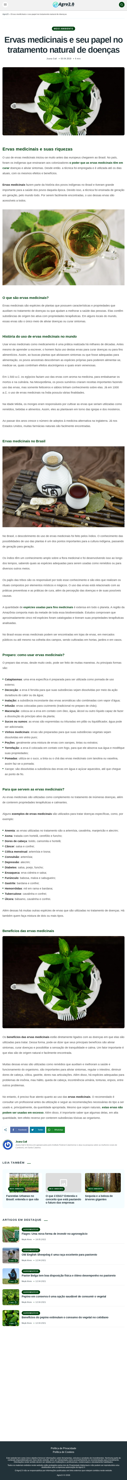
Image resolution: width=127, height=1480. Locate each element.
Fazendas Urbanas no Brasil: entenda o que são (22, 1197)
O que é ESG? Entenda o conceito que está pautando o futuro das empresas (63, 1199)
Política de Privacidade (63, 1448)
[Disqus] (63, 1377)
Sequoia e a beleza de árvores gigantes (99, 1197)
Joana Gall (51, 58)
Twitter (40, 1130)
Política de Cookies (63, 1452)
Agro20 (5, 14)
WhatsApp (58, 1130)
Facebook (22, 1130)
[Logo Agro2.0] (63, 4)
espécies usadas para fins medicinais (48, 607)
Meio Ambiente (63, 28)
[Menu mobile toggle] (5, 4)
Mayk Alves (27, 1239)
